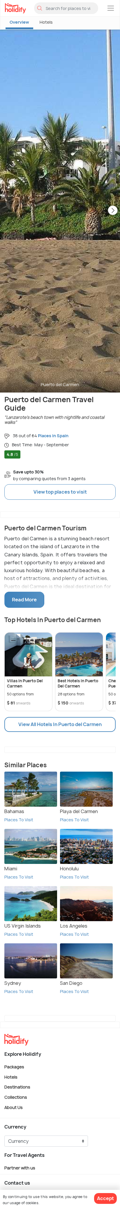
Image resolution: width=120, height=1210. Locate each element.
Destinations (17, 1087)
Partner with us (19, 1168)
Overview (19, 22)
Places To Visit (18, 819)
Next (113, 211)
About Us (13, 1107)
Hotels (46, 22)
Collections (15, 1097)
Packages (14, 1067)
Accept (105, 1198)
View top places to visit (60, 492)
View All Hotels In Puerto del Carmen (60, 724)
